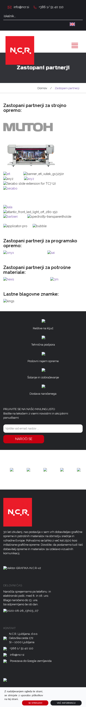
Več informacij (66, 703)
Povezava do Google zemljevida (31, 661)
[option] (11, 470)
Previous (6, 469)
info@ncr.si (21, 7)
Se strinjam (35, 703)
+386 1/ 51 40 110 (51, 7)
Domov (42, 88)
